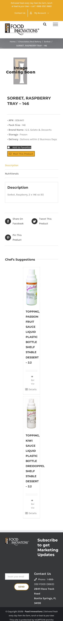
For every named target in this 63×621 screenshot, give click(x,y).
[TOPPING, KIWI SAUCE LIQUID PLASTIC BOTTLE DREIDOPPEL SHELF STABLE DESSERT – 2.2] (31, 413)
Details (33, 389)
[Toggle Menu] (55, 24)
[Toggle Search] (44, 24)
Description (11, 165)
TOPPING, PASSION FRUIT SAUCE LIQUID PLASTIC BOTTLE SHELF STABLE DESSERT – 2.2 (32, 337)
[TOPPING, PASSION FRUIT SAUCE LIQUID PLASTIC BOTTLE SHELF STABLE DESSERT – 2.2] (31, 286)
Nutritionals (12, 173)
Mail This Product (23, 153)
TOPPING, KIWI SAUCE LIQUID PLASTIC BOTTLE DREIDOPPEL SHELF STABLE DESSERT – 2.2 (35, 461)
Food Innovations (34, 611)
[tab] (31, 165)
